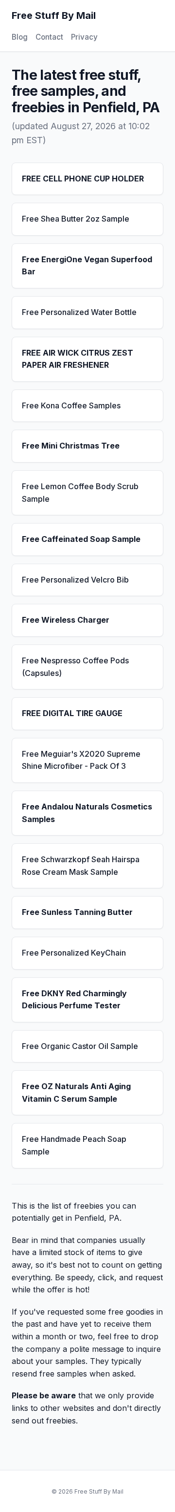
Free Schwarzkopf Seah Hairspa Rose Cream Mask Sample (81, 865)
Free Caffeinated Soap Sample (81, 539)
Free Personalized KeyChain (74, 953)
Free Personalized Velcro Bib (75, 579)
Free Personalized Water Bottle (79, 312)
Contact (49, 37)
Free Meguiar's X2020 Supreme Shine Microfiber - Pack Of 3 (81, 760)
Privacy (84, 37)
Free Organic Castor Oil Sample (80, 1046)
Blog (20, 37)
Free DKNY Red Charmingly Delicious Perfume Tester (74, 999)
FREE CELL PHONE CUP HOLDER (83, 178)
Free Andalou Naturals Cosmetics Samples (87, 813)
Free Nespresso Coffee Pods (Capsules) (75, 667)
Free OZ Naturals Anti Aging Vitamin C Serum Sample (76, 1092)
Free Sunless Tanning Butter (77, 912)
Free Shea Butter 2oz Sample (75, 219)
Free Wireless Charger (65, 620)
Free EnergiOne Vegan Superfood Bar (87, 265)
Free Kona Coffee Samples (71, 405)
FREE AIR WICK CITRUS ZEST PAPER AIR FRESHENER (77, 359)
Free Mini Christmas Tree (71, 445)
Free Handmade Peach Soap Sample (74, 1145)
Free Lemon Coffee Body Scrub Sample (80, 492)
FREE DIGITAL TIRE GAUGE (72, 713)
